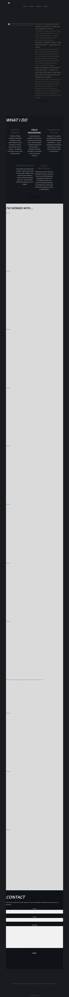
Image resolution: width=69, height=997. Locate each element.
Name (34, 909)
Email (34, 917)
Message (34, 925)
